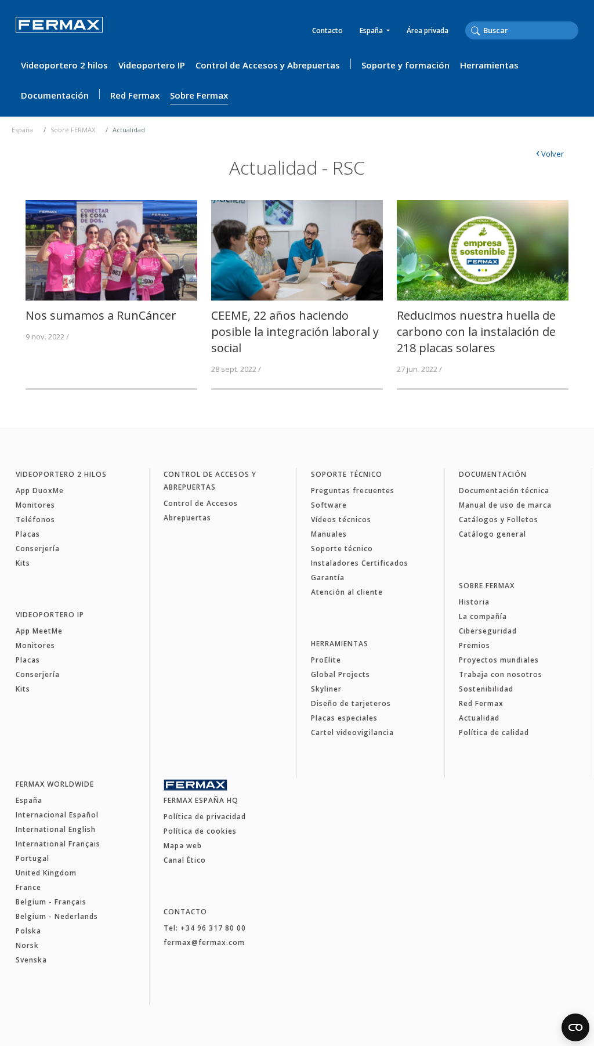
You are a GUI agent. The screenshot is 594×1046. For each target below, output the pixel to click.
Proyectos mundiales (499, 660)
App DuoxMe (40, 490)
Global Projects (340, 674)
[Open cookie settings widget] (575, 1027)
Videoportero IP (151, 65)
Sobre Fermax (199, 95)
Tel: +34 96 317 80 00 (205, 928)
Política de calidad (494, 732)
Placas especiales (344, 718)
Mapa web (183, 845)
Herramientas (489, 65)
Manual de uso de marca (505, 505)
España (372, 30)
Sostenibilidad (486, 689)
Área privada (427, 30)
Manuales (329, 534)
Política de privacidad (205, 816)
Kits (23, 563)
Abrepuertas (187, 518)
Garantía (328, 577)
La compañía (483, 616)
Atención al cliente (347, 592)
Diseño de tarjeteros (351, 703)
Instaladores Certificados (359, 563)
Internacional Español (57, 815)
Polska (28, 931)
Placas (28, 534)
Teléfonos (35, 519)
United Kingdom (46, 873)
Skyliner (326, 689)
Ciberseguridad (488, 631)
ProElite (326, 660)
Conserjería (38, 548)
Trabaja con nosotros (500, 674)
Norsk (27, 945)
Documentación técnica (504, 490)
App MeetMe (39, 631)
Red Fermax (135, 95)
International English (56, 829)
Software (329, 505)
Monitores (35, 505)
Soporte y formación (405, 65)
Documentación (55, 95)
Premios (474, 645)
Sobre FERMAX (72, 129)
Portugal (32, 858)
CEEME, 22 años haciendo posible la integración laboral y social (295, 331)
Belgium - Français (51, 902)
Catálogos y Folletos (498, 519)
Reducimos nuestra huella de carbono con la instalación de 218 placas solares (476, 331)
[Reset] (574, 30)
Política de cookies (200, 831)
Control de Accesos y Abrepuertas (267, 65)
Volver (550, 154)
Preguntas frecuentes (352, 490)
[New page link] (111, 249)
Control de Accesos (201, 503)
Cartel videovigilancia (352, 732)
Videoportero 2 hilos (64, 65)
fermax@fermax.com (204, 942)
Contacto (327, 30)
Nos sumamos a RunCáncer (101, 315)
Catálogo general (492, 534)
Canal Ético (185, 860)
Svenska (31, 960)
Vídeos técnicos (341, 519)
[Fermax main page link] (59, 33)
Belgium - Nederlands (57, 916)
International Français (58, 844)
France (28, 887)
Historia (474, 602)
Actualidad (479, 718)
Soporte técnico (346, 474)
